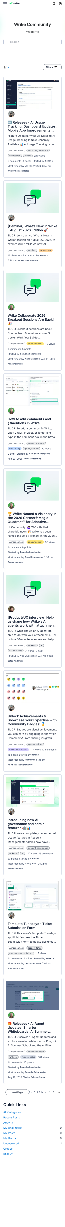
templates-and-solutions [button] (20, 953)
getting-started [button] (31, 448)
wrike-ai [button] (32, 645)
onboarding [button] (14, 448)
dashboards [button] (14, 155)
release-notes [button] (28, 1057)
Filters (49, 67)
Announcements (16, 363)
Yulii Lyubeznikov (28, 656)
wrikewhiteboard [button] (36, 1051)
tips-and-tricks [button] (35, 744)
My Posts (32, 1133)
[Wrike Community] (15, 3)
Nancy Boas (30, 863)
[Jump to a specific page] (59, 1092)
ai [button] (41, 645)
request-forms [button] (34, 948)
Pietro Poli (30, 759)
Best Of (8, 1153)
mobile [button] (28, 155)
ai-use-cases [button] (15, 650)
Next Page (17, 1092)
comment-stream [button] (36, 443)
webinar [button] (32, 250)
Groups (7, 1148)
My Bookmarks (32, 1127)
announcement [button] (35, 343)
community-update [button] (18, 749)
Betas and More (15, 661)
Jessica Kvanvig (33, 166)
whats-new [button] (45, 250)
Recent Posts (11, 1117)
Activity (8, 1122)
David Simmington (34, 557)
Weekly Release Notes (18, 171)
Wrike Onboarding (33, 458)
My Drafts (32, 1138)
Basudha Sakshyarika (30, 353)
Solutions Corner (16, 968)
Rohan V (49, 161)
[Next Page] (53, 1092)
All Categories (12, 1112)
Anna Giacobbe (32, 358)
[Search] (54, 3)
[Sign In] (60, 3)
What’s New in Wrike (28, 260)
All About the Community (20, 764)
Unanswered (32, 1143)
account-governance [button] (38, 150)
